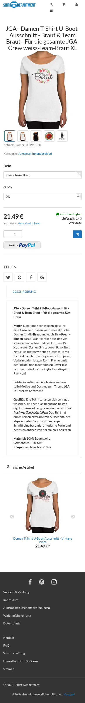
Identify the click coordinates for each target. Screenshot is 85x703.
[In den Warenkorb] (77, 234)
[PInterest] (41, 581)
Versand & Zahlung (16, 592)
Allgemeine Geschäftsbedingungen (26, 607)
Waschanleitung (14, 653)
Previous (12, 517)
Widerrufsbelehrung (17, 615)
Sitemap (8, 669)
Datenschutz (11, 623)
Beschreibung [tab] (24, 291)
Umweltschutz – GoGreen (20, 661)
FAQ (6, 645)
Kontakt (8, 637)
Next (73, 517)
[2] (22, 244)
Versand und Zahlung (29, 223)
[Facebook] (30, 581)
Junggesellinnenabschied (35, 153)
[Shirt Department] (19, 4)
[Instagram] (54, 581)
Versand (69, 694)
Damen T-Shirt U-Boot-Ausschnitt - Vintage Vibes (42, 540)
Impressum (10, 600)
